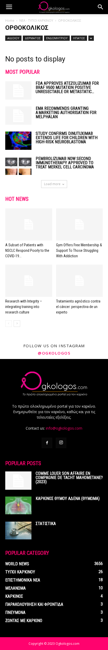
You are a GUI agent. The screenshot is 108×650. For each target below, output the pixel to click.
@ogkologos (54, 353)
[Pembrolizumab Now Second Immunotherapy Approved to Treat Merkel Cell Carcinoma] (18, 166)
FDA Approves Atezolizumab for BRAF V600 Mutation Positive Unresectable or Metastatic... (67, 87)
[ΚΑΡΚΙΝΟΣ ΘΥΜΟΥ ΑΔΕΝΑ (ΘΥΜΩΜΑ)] (18, 506)
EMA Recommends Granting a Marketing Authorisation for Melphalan (66, 112)
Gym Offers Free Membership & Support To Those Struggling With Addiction (79, 250)
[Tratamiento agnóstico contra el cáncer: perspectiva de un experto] (79, 281)
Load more (52, 184)
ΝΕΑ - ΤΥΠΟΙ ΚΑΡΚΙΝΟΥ (36, 20)
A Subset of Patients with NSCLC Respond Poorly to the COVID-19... (27, 250)
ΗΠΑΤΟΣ (79, 38)
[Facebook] (47, 443)
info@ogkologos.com (64, 428)
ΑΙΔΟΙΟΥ (13, 38)
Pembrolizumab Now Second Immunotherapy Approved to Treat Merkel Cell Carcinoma (65, 162)
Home (9, 20)
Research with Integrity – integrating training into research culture (23, 306)
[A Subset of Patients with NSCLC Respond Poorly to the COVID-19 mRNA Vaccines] (28, 224)
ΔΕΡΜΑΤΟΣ (33, 38)
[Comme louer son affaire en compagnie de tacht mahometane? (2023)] (18, 480)
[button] (100, 7)
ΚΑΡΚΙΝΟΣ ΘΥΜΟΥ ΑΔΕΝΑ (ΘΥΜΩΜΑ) (68, 498)
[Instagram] (61, 443)
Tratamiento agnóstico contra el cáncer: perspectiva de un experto (78, 306)
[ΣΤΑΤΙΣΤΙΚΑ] (18, 531)
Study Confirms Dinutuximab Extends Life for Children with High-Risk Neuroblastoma (67, 137)
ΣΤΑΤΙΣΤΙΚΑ (46, 523)
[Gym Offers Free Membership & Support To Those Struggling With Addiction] (79, 224)
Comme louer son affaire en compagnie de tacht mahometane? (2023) (69, 477)
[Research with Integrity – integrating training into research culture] (28, 281)
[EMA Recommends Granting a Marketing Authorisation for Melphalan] (18, 115)
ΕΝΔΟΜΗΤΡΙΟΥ (57, 38)
